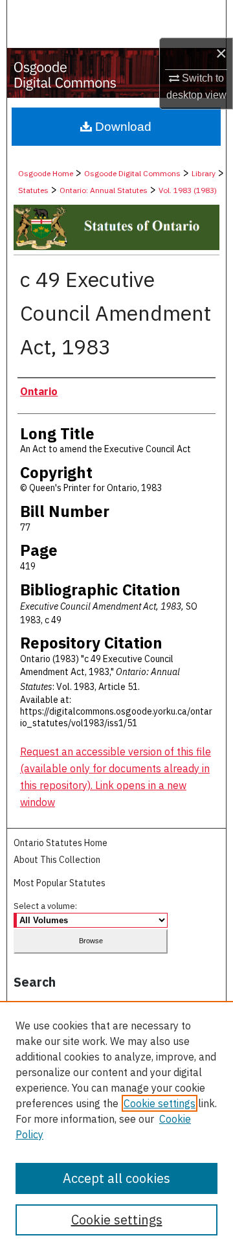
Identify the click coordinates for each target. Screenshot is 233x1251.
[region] (116, 1126)
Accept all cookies (116, 1178)
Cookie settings (159, 1103)
